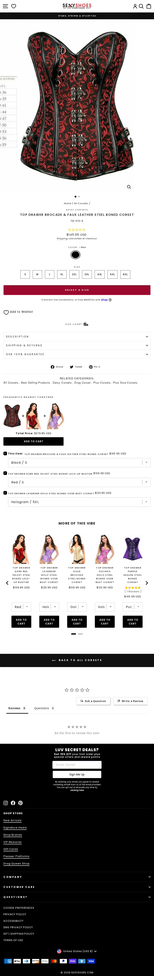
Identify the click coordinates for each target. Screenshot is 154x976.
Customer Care (19, 887)
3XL (87, 274)
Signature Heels (15, 827)
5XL (112, 274)
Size (77, 267)
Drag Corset (82, 382)
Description (17, 336)
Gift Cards (10, 849)
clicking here (77, 790)
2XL (74, 274)
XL (61, 274)
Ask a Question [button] (95, 701)
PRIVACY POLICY (14, 914)
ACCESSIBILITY (13, 921)
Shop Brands (12, 835)
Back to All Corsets (80, 660)
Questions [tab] (41, 708)
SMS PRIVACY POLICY (18, 927)
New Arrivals (12, 820)
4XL (99, 274)
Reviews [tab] (14, 708)
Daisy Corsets (62, 382)
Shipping (62, 238)
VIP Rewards (12, 842)
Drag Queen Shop (16, 863)
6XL (125, 274)
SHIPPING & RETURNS (24, 345)
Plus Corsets (102, 382)
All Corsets (81, 203)
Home (67, 203)
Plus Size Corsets (125, 382)
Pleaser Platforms (16, 856)
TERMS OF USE (13, 940)
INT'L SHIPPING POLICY (18, 934)
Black (75, 255)
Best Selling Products (35, 382)
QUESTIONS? (15, 897)
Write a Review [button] (132, 701)
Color (77, 247)
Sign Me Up (77, 774)
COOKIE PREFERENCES (18, 908)
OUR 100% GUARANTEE (25, 354)
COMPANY (12, 877)
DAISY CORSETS (77, 209)
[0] (13, 6)
